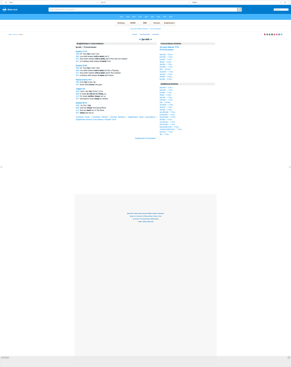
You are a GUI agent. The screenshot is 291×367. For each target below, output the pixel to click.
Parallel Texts (110, 119)
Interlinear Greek (83, 117)
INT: (77, 61)
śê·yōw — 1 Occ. (166, 74)
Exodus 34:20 (81, 66)
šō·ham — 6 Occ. (166, 119)
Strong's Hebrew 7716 (169, 47)
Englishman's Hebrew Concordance (89, 119)
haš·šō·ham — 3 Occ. (168, 117)
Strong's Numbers (117, 117)
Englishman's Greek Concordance (141, 117)
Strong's (15, 34)
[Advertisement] (145, 180)
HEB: (78, 54)
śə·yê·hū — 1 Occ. (166, 72)
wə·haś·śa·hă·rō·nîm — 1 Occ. (171, 129)
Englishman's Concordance (145, 138)
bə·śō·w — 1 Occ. (166, 132)
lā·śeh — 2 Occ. (166, 62)
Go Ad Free (5, 357)
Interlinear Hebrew (100, 117)
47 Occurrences (166, 50)
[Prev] (3, 172)
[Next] (288, 172)
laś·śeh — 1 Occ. (166, 64)
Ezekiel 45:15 (81, 103)
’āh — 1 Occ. (164, 134)
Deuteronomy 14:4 (84, 80)
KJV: (77, 59)
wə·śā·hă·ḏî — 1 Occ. (168, 112)
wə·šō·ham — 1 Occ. (167, 122)
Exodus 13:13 (81, 51)
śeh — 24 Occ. (165, 69)
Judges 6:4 (80, 89)
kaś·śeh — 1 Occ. (166, 57)
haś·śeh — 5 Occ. (166, 54)
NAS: (78, 56)
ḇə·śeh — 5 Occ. (166, 79)
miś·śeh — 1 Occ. (166, 67)
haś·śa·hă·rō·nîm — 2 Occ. (169, 127)
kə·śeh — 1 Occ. (166, 59)
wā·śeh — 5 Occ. (166, 77)
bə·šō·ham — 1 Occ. (167, 115)
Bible (10, 34)
